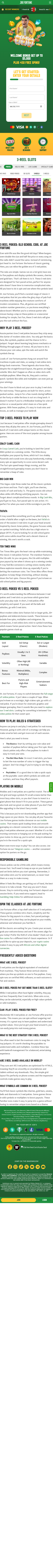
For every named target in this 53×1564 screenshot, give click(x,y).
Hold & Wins (19, 167)
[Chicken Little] (31, 227)
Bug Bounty (43, 1120)
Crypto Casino (16, 1114)
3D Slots (26, 173)
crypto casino (43, 941)
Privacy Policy (6, 1118)
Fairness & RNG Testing (32, 1116)
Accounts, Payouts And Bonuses (15, 1112)
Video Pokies (14, 173)
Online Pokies (26, 1114)
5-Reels (46, 173)
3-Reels (36, 173)
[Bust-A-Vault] (11, 227)
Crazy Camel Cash (10, 448)
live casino (4, 938)
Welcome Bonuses (10, 1110)
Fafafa (45, 519)
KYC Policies (35, 1120)
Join (18, 1200)
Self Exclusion (26, 1120)
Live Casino (32, 167)
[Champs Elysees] (31, 207)
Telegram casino (22, 849)
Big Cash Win (46, 497)
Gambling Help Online (10, 897)
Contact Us (44, 1112)
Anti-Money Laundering (13, 1120)
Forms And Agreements (30, 1118)
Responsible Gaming (32, 1112)
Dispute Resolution (45, 1118)
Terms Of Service (16, 1118)
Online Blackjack (36, 1114)
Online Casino (6, 1114)
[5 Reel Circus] (11, 187)
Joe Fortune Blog (18, 1116)
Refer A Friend (31, 1110)
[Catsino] (31, 187)
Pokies (8, 167)
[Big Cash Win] (11, 207)
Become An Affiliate (42, 1110)
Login (44, 1200)
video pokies (6, 713)
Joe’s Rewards (21, 1110)
